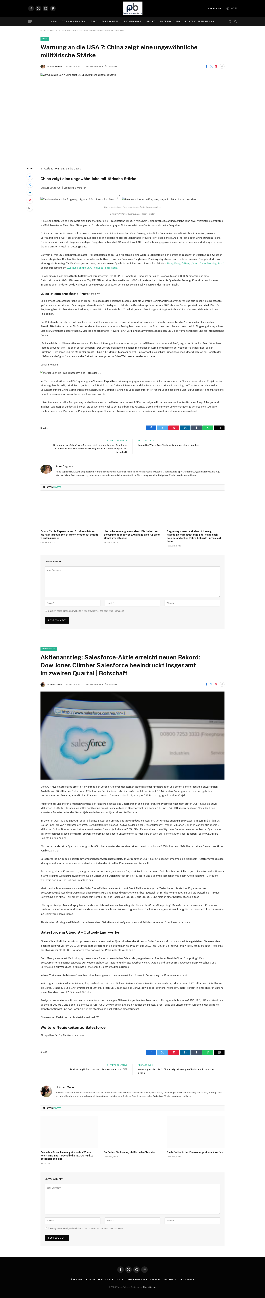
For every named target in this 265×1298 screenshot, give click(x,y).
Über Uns (76, 1279)
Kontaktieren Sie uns (199, 21)
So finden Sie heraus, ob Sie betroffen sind (130, 1152)
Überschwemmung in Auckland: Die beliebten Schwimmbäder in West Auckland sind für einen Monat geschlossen (132, 535)
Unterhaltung (170, 21)
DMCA (120, 1279)
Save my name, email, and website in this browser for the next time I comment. (86, 611)
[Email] (30, 208)
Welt (93, 21)
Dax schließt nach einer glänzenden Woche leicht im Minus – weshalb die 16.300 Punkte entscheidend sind (66, 1155)
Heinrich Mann (56, 684)
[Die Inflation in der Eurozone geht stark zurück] (196, 1132)
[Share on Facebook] (206, 66)
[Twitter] (30, 184)
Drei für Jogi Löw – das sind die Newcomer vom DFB (98, 1069)
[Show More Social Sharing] (222, 66)
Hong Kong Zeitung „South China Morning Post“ (195, 263)
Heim (54, 21)
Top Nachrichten (73, 21)
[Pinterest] (30, 200)
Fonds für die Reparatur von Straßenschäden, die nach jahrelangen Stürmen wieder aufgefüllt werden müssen (69, 535)
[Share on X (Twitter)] (211, 66)
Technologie (132, 21)
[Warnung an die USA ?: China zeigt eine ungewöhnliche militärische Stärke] (132, 117)
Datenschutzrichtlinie (179, 1279)
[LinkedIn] (30, 192)
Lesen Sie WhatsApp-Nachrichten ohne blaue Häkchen (168, 445)
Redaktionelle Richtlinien (144, 1279)
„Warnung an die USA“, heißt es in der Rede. (92, 267)
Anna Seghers (56, 66)
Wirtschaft (110, 21)
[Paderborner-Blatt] (132, 8)
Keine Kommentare (94, 66)
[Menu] (30, 21)
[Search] (235, 21)
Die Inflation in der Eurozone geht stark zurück (195, 1152)
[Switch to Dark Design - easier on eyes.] (230, 21)
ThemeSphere (149, 1287)
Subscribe (214, 8)
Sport (150, 21)
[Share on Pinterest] (216, 66)
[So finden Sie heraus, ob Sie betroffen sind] (132, 1132)
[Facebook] (30, 177)
